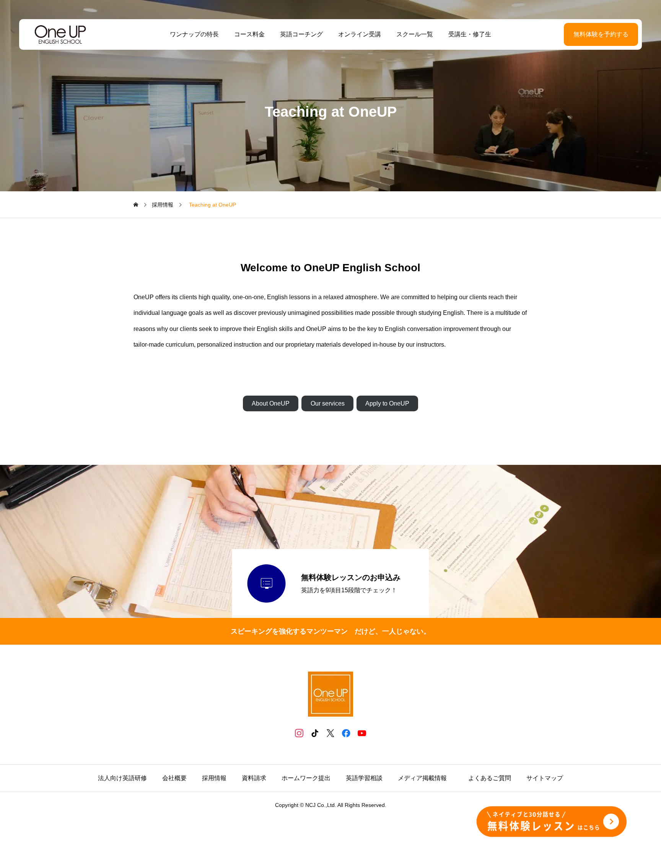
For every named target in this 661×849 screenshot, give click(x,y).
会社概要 (174, 778)
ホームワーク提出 (306, 778)
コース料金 (249, 34)
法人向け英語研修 (122, 778)
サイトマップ (544, 778)
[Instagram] (299, 733)
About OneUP (271, 403)
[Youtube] (362, 733)
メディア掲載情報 (425, 778)
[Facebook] (346, 733)
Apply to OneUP (387, 403)
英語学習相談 (364, 778)
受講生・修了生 (469, 34)
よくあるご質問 (489, 778)
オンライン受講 (359, 34)
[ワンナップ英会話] (60, 34)
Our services (328, 403)
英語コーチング (301, 34)
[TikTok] (315, 733)
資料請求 (254, 778)
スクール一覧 (414, 34)
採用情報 (214, 778)
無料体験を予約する (600, 34)
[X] (330, 733)
